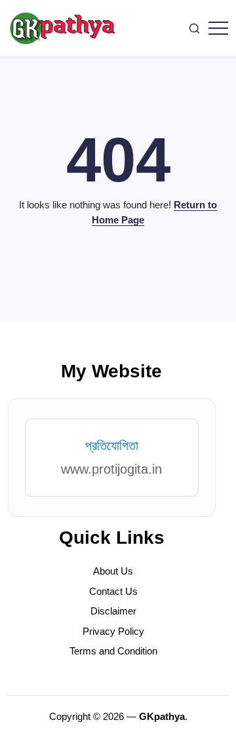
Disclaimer (113, 610)
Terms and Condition (113, 650)
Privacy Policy (113, 631)
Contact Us (113, 591)
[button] (194, 28)
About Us (113, 570)
